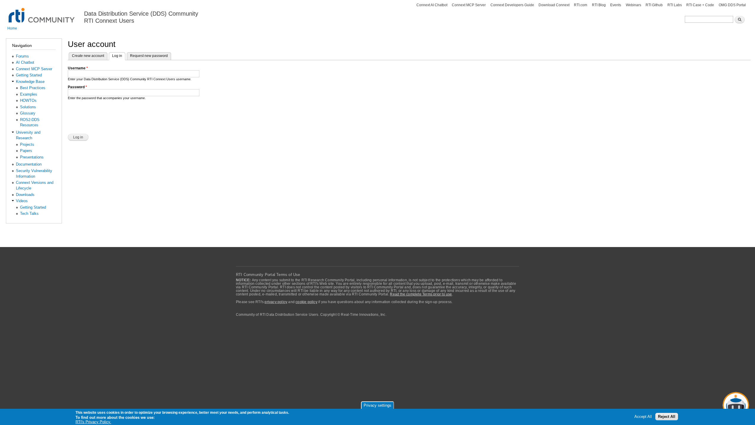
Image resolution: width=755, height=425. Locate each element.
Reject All (666, 416)
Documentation (29, 164)
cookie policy (306, 302)
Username (78, 68)
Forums (22, 56)
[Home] (42, 12)
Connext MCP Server (469, 5)
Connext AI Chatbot (431, 5)
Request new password (149, 56)
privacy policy (276, 302)
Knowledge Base (30, 81)
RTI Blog (599, 5)
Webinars (633, 5)
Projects (27, 144)
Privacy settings (377, 405)
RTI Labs (674, 5)
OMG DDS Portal (732, 5)
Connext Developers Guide (512, 5)
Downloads (25, 194)
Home (12, 28)
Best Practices (32, 88)
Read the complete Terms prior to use (421, 294)
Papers (26, 150)
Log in (118, 56)
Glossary (27, 113)
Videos (22, 201)
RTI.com (580, 5)
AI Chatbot (25, 62)
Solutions (28, 107)
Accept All (643, 416)
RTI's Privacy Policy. (93, 422)
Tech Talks (29, 213)
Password (77, 87)
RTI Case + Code (700, 5)
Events (615, 5)
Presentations (32, 157)
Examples (28, 94)
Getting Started (29, 75)
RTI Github (654, 5)
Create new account (88, 56)
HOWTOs (28, 100)
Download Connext (554, 5)
